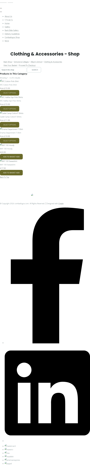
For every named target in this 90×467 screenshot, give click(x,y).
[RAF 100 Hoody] (7, 145)
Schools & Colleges (21, 62)
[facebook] (47, 343)
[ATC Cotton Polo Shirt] (9, 81)
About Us (8, 16)
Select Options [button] (9, 93)
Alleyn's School (36, 62)
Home (7, 23)
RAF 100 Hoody (6, 149)
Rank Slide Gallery (12, 30)
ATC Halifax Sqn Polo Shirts (10, 101)
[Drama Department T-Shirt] (11, 129)
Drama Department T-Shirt (10, 133)
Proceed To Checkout (27, 65)
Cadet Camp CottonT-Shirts (10, 117)
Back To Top (4, 177)
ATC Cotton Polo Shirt (8, 85)
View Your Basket (10, 65)
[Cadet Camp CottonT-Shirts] (11, 113)
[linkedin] (47, 441)
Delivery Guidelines (12, 34)
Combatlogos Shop (12, 37)
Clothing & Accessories (53, 62)
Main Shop (8, 62)
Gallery (7, 27)
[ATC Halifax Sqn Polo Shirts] (11, 97)
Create (61, 203)
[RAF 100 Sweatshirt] (8, 161)
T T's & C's (9, 20)
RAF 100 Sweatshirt (7, 164)
